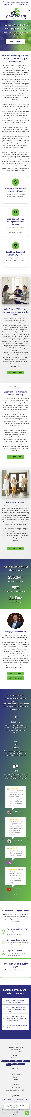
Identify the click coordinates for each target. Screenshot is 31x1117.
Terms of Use (15, 1074)
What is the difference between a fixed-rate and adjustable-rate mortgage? (16, 1009)
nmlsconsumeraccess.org (15, 1093)
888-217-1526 (15, 1058)
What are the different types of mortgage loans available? (15, 1001)
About (15, 1072)
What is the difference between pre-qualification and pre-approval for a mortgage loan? (16, 1018)
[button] (15, 41)
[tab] (15, 1001)
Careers (15, 1080)
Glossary (15, 1077)
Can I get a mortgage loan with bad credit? (17, 1026)
